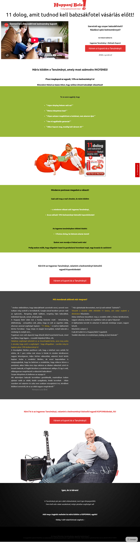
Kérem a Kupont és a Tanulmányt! (105, 48)
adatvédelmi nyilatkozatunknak (55, 538)
